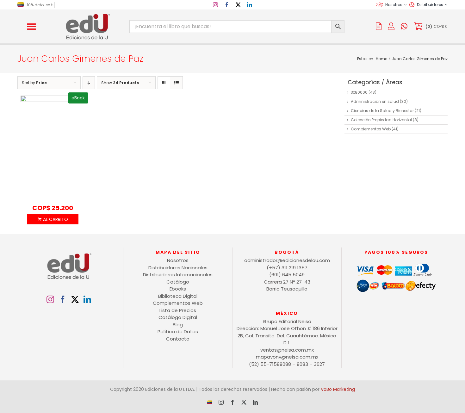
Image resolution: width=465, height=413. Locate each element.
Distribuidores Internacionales (178, 274)
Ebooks (178, 288)
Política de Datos (178, 331)
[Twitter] (75, 299)
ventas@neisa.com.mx (287, 350)
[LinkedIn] (87, 299)
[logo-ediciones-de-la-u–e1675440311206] (87, 15)
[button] (31, 26)
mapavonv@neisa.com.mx (287, 357)
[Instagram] (50, 299)
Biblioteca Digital (177, 296)
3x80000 (359, 92)
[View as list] (176, 83)
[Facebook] (62, 299)
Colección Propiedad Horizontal (381, 119)
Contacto (177, 338)
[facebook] (226, 4)
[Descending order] (89, 82)
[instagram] (215, 4)
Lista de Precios (177, 310)
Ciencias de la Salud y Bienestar (382, 110)
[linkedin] (249, 4)
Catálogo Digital (177, 317)
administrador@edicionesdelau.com (287, 260)
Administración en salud (375, 101)
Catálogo (177, 281)
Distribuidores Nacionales (178, 267)
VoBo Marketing (338, 389)
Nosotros (178, 260)
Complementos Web (371, 129)
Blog (178, 324)
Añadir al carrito (52, 219)
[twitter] (238, 4)
